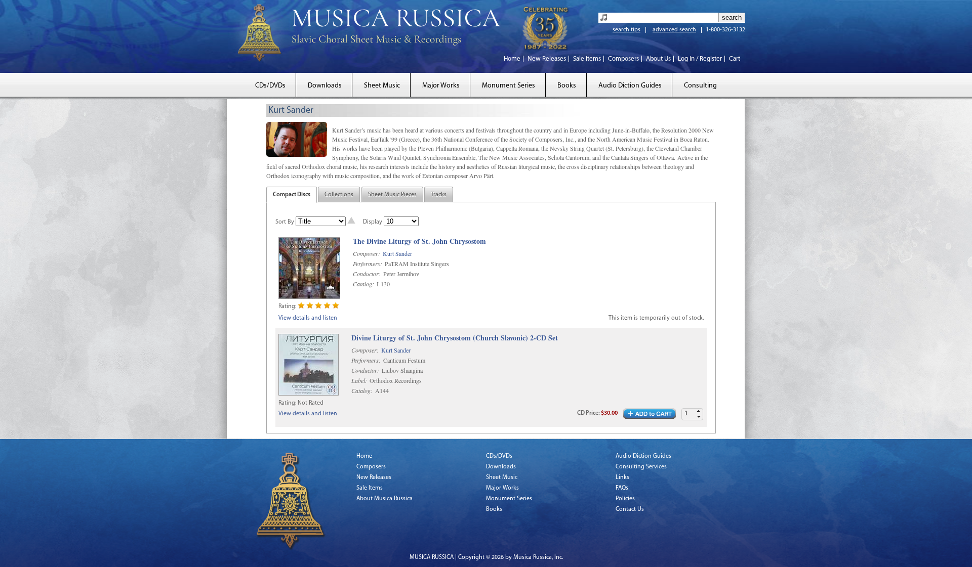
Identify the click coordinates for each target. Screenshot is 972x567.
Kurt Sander (397, 253)
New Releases (547, 59)
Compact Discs (291, 195)
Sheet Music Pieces (392, 195)
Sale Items (587, 59)
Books (566, 86)
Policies (625, 499)
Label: (359, 380)
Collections (339, 195)
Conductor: (367, 274)
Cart (734, 59)
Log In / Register (700, 59)
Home (512, 59)
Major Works (441, 86)
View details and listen (307, 318)
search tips (626, 30)
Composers (623, 59)
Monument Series (508, 86)
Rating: (287, 306)
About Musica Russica (384, 499)
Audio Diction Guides (630, 86)
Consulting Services (641, 467)
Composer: (366, 253)
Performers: (367, 263)
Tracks (439, 195)
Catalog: (363, 284)
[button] (699, 411)
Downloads (325, 86)
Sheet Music (382, 86)
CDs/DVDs (270, 86)
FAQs (622, 488)
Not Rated (310, 403)
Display (372, 222)
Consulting (700, 86)
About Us (658, 59)
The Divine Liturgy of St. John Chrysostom (419, 241)
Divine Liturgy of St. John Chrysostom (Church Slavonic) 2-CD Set (454, 338)
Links (622, 477)
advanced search (674, 30)
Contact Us (630, 509)
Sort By (284, 222)
